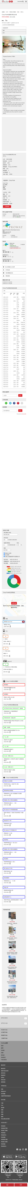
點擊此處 (14, 603)
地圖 (3, 30)
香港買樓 (3, 1137)
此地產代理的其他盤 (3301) (15, 248)
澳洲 (2, 1112)
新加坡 (2, 1055)
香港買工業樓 (4, 1141)
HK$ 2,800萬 (12, 980)
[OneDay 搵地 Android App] (20, 1156)
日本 (2, 1105)
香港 (2, 1045)
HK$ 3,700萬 (12, 951)
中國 (2, 1103)
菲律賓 (2, 1050)
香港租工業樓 (4, 1130)
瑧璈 (12, 920)
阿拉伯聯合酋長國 (5, 1118)
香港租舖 (3, 1132)
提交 (20, 395)
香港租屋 (3, 1126)
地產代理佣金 (7, 542)
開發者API (3, 1091)
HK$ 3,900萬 (12, 994)
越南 (2, 1048)
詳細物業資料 (5, 27)
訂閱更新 (7, 206)
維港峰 (12, 949)
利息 (18, 542)
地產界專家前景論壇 (6, 1096)
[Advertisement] (14, 133)
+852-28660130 (14, 237)
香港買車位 (3, 1146)
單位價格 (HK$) (7, 532)
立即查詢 (20, 1184)
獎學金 (2, 1077)
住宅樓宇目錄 (4, 1032)
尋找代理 (3, 1079)
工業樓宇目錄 (4, 1038)
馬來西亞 (3, 1057)
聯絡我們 (3, 1075)
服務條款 (17, 1179)
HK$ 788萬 (12, 936)
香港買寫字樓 (4, 1139)
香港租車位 (3, 1135)
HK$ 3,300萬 (12, 965)
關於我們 (3, 1068)
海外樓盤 (3, 1093)
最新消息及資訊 (4, 1070)
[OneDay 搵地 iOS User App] (7, 1156)
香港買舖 (3, 1144)
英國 (2, 1114)
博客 (2, 1089)
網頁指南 (3, 1082)
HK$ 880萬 (12, 921)
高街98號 (12, 978)
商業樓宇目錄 (4, 1035)
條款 (5, 548)
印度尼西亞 (4, 1059)
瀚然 (12, 993)
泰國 (2, 1052)
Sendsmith (24, 414)
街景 (3, 32)
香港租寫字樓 (4, 1128)
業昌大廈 (12, 934)
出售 (4, 290)
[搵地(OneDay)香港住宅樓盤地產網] (7, 1)
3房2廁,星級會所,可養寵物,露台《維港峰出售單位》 (12, 954)
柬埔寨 (2, 1107)
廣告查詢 (3, 1073)
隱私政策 (20, 1179)
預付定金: (6, 537)
